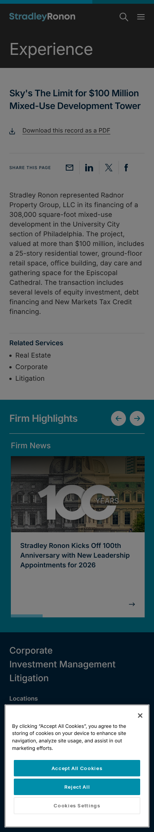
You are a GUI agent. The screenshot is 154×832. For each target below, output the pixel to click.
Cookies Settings (77, 805)
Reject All (77, 787)
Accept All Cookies (77, 768)
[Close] (140, 715)
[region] (76, 766)
